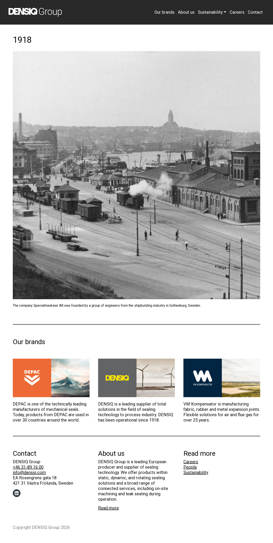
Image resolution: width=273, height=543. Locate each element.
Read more (108, 507)
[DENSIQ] (136, 377)
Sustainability (210, 12)
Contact (255, 12)
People (190, 467)
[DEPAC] (51, 377)
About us (186, 12)
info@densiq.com (29, 472)
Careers (237, 12)
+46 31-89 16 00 (28, 467)
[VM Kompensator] (221, 377)
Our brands (164, 12)
